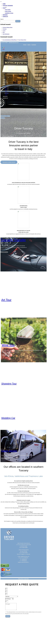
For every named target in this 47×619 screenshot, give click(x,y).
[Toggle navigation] (0, 1)
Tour (4, 7)
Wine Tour (8, 345)
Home (4, 3)
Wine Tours (8, 11)
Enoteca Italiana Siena (7, 27)
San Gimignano (6, 34)
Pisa (4, 32)
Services (5, 14)
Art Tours (7, 9)
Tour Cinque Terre (22, 39)
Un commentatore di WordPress (10, 39)
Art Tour (6, 300)
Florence (4, 29)
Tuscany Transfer (8, 5)
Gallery (29, 44)
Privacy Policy (20, 578)
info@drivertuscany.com (14, 42)
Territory (24, 44)
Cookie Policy (26, 578)
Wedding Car (8, 418)
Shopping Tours (9, 13)
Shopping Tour (9, 383)
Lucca (4, 30)
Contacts (5, 16)
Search (1, 19)
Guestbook (34, 44)
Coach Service (9, 450)
